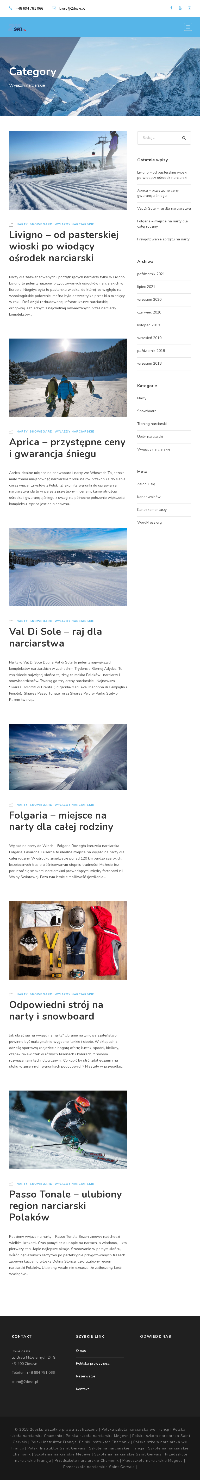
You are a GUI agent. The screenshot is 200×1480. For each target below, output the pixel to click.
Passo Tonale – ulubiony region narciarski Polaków (65, 1206)
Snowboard (41, 224)
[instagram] (189, 8)
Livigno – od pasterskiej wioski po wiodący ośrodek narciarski (64, 246)
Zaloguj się (146, 484)
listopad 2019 (148, 325)
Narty (22, 224)
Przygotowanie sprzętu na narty (163, 239)
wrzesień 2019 (149, 337)
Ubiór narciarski (150, 436)
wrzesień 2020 (149, 299)
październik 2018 (151, 350)
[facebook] (171, 8)
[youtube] (180, 8)
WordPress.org (149, 522)
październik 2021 (151, 273)
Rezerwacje (85, 1376)
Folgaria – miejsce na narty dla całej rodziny (61, 821)
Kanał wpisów (149, 496)
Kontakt (82, 1389)
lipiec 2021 (146, 286)
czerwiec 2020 (149, 312)
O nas (81, 1350)
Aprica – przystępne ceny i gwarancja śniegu (67, 448)
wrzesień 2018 (149, 363)
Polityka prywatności (93, 1363)
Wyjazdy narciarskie (74, 224)
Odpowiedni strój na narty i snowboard (56, 1010)
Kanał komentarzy (152, 509)
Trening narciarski (152, 423)
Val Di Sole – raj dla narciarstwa (55, 637)
